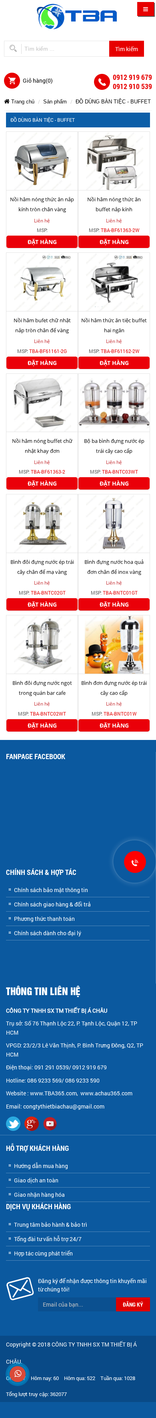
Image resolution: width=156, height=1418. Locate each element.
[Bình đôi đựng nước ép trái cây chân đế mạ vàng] (42, 523)
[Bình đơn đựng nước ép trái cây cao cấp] (114, 643)
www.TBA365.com (53, 1093)
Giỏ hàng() (38, 80)
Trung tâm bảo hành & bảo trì (50, 1224)
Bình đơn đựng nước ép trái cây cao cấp (114, 687)
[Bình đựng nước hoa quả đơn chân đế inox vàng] (114, 523)
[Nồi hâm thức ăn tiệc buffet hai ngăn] (114, 281)
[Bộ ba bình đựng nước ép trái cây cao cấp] (114, 402)
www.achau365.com (107, 1093)
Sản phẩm (55, 102)
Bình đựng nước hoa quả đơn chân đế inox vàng (114, 566)
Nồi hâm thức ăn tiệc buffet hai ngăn (114, 325)
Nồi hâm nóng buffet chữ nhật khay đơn (42, 445)
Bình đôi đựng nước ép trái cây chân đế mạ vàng (42, 566)
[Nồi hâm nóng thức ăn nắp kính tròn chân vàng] (42, 160)
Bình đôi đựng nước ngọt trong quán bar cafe (42, 687)
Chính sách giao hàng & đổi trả (52, 904)
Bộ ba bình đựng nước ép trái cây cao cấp (114, 445)
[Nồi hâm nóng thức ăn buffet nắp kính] (114, 160)
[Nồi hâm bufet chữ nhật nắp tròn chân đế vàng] (42, 281)
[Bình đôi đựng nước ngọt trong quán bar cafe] (42, 643)
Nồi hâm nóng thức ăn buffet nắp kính (114, 204)
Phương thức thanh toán (44, 918)
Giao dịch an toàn (36, 1180)
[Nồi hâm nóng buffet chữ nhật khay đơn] (42, 402)
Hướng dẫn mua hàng (41, 1166)
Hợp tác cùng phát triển (43, 1253)
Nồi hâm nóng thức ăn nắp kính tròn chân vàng (42, 204)
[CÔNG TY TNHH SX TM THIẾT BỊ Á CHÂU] (78, 16)
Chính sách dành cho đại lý (47, 933)
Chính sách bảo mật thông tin (51, 890)
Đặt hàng (42, 242)
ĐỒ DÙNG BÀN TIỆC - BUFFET (113, 102)
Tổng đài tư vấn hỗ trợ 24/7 (48, 1239)
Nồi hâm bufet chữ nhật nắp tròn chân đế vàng (42, 325)
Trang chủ (22, 102)
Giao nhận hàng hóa (39, 1194)
